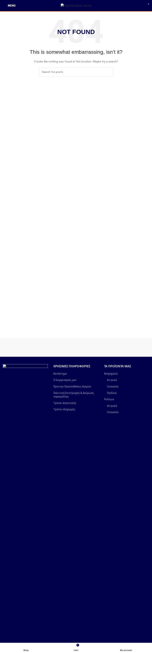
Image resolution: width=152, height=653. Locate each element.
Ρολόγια (109, 399)
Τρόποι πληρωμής (64, 409)
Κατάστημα (60, 373)
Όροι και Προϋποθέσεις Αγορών (72, 386)
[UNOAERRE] (57, 347)
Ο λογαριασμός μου (64, 379)
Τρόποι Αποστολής (64, 403)
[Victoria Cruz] (21, 347)
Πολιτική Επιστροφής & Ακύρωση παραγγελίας (73, 395)
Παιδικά (111, 393)
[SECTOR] (94, 347)
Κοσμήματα (111, 373)
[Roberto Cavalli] (131, 347)
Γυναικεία (112, 386)
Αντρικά (112, 379)
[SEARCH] (108, 72)
